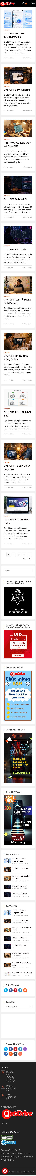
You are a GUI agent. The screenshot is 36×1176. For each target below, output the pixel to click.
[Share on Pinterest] (16, 990)
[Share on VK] (6, 1054)
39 (24, 559)
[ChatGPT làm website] (7, 869)
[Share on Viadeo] (20, 1054)
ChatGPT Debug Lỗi (15, 199)
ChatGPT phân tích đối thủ (22, 973)
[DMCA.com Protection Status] (7, 1137)
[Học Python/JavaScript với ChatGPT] (7, 878)
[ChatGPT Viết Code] (7, 894)
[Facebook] (3, 1123)
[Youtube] (6, 1123)
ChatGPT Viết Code (15, 249)
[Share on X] (6, 990)
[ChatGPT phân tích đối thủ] (7, 974)
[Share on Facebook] (11, 990)
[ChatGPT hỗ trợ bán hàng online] (7, 965)
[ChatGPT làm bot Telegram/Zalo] (7, 860)
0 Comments (9, 58)
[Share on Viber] (25, 1049)
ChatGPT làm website (17, 90)
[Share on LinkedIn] (20, 990)
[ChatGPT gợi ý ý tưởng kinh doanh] (7, 955)
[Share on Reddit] (25, 990)
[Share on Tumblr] (16, 1054)
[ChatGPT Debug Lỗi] (7, 887)
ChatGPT (7, 30)
